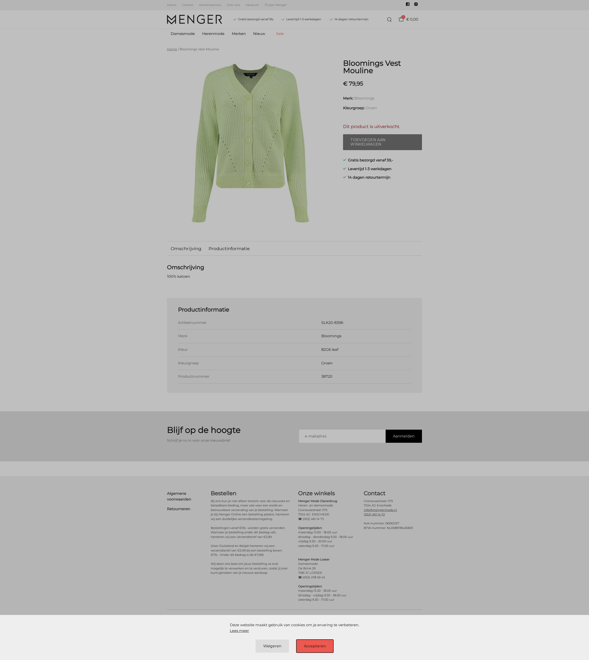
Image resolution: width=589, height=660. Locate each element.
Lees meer (239, 631)
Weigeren (272, 646)
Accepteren (315, 646)
